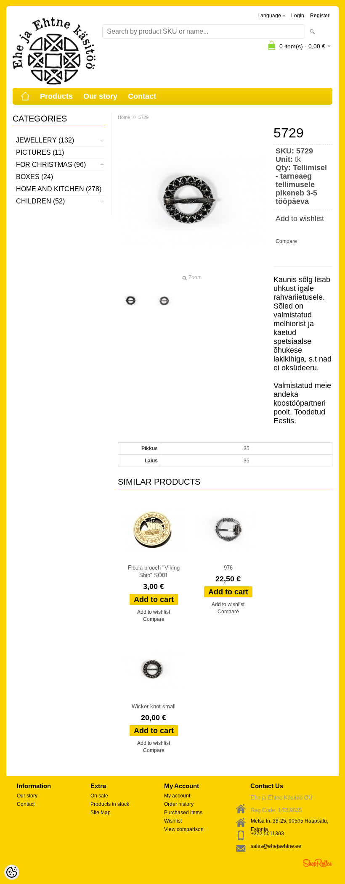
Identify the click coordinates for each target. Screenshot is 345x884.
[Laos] (153, 530)
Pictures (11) (40, 152)
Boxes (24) (34, 176)
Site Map (100, 812)
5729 (143, 117)
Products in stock (109, 804)
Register (319, 15)
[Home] (25, 96)
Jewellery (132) (45, 140)
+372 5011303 (267, 834)
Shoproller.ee (317, 863)
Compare (286, 241)
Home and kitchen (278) (58, 189)
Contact (142, 96)
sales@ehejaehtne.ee (276, 846)
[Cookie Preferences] (11, 872)
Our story (100, 96)
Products (56, 96)
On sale (99, 796)
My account (177, 796)
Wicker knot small (153, 706)
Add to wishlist (300, 218)
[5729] (131, 301)
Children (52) (40, 201)
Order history (179, 804)
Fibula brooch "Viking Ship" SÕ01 (154, 571)
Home (124, 117)
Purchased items (183, 812)
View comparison (184, 829)
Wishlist (173, 821)
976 (228, 568)
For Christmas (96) (51, 164)
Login (297, 15)
